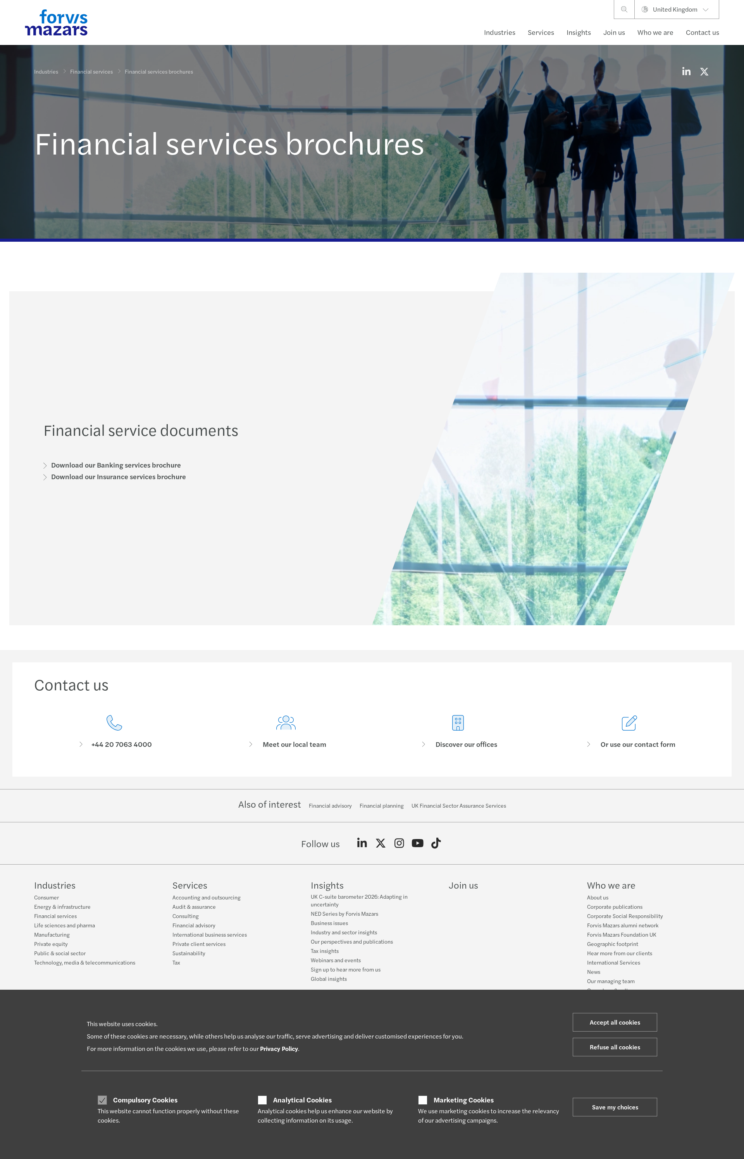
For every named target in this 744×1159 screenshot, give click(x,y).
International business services (209, 934)
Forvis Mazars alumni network (622, 925)
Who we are (655, 32)
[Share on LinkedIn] (686, 71)
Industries (499, 32)
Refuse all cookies (615, 1046)
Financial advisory (330, 805)
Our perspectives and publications (352, 941)
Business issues (329, 923)
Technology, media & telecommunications (84, 962)
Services (541, 32)
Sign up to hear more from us (346, 969)
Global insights (329, 978)
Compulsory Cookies (145, 1099)
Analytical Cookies (302, 1099)
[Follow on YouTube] (417, 843)
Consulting (185, 916)
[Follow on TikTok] (436, 843)
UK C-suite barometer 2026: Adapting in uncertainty (359, 900)
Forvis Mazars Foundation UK (621, 934)
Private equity (51, 943)
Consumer (46, 897)
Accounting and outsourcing (206, 897)
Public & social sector (60, 953)
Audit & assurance (194, 906)
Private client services (199, 943)
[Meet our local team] (286, 732)
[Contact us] (114, 732)
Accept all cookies (615, 1022)
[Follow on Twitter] (381, 843)
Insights (579, 32)
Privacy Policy (279, 1048)
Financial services (91, 71)
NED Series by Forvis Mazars (344, 913)
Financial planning (382, 805)
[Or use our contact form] (630, 732)
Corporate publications (614, 906)
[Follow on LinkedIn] (362, 843)
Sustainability (188, 953)
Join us (614, 32)
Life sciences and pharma (64, 925)
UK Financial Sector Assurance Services (459, 805)
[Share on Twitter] (704, 71)
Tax (176, 962)
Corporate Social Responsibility (625, 916)
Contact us (702, 32)
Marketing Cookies (464, 1099)
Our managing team (611, 981)
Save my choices (615, 1106)
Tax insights (325, 950)
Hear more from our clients (619, 953)
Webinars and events (336, 960)
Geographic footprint (612, 943)
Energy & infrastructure (62, 906)
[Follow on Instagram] (399, 843)
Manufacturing (52, 934)
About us (597, 897)
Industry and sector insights (344, 932)
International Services (613, 962)
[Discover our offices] (458, 732)
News (593, 971)
